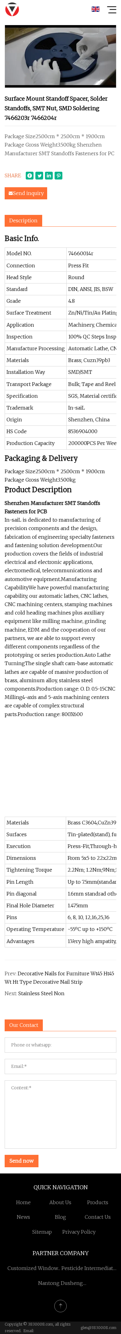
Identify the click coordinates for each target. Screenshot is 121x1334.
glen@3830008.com (98, 1327)
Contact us (98, 1217)
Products (97, 1202)
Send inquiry (28, 193)
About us (60, 1202)
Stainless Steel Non (41, 993)
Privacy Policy (79, 1232)
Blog (60, 1217)
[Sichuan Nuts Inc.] (12, 9)
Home (23, 1202)
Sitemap (42, 1232)
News (23, 1217)
